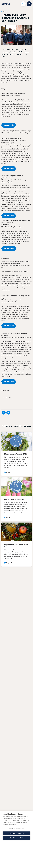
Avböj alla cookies (16, 833)
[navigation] (5, 4)
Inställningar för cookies (16, 828)
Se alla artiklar (8, 398)
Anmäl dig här (9, 125)
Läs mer (16, 824)
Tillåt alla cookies (16, 838)
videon (15, 159)
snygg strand (20, 157)
